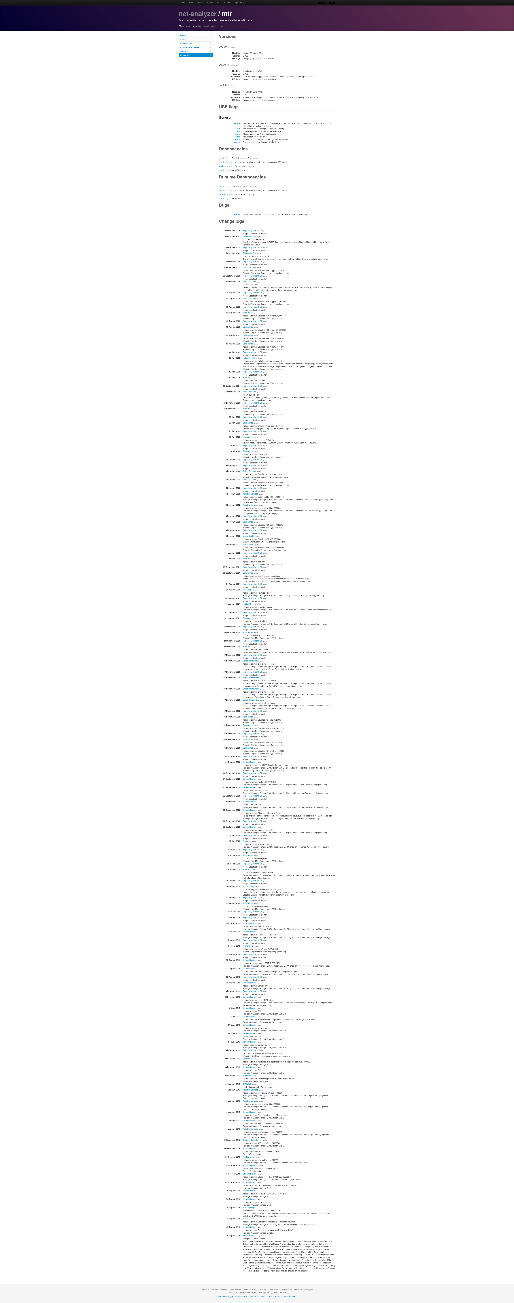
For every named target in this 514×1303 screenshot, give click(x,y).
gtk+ (229, 170)
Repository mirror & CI (252, 230)
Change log (185, 55)
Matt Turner (248, 632)
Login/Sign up (239, 2)
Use (218, 2)
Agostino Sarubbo (250, 493)
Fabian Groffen (249, 236)
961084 (237, 214)
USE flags (184, 39)
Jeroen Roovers (249, 762)
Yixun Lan (247, 589)
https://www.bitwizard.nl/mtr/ (210, 26)
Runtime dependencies (190, 47)
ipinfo (237, 134)
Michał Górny (248, 886)
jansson (236, 139)
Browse (200, 2)
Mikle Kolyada (249, 869)
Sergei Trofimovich (251, 660)
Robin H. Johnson (250, 1050)
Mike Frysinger (249, 1207)
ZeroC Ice (272, 1296)
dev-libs (222, 158)
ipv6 (238, 136)
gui (238, 131)
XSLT (257, 1296)
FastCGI (249, 1296)
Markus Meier (249, 1156)
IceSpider (291, 1296)
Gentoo (221, 1296)
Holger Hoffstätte (250, 358)
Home (183, 2)
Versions (183, 35)
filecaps (236, 123)
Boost (263, 1296)
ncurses (236, 142)
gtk (238, 128)
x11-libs (222, 170)
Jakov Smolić (248, 536)
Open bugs (185, 51)
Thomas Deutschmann (252, 1140)
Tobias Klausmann (251, 1148)
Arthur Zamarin (249, 267)
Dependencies (186, 43)
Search (227, 2)
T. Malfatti (247, 1084)
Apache (241, 1296)
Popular (210, 2)
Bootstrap (282, 1296)
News (191, 2)
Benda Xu (247, 841)
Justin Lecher (248, 1218)
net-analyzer (197, 13)
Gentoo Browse (325, 3)
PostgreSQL (231, 1296)
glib (228, 158)
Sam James (248, 312)
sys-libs (222, 166)
